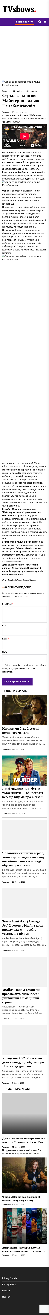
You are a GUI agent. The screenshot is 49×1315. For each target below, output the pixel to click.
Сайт (4, 652)
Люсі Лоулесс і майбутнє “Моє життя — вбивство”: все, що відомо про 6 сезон (22, 793)
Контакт (6, 1290)
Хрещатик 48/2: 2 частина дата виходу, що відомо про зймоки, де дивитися (23, 1062)
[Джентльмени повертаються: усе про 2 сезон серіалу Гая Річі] (24, 1113)
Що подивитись (30, 91)
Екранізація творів (15, 580)
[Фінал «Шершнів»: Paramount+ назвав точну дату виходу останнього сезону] (24, 1175)
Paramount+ (6, 91)
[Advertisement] (24, 53)
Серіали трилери (29, 580)
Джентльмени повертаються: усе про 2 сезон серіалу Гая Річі (24, 1142)
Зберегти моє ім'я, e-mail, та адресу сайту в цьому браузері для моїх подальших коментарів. (24, 668)
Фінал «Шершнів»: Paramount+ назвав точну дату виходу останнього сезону (22, 1200)
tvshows (5, 112)
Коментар (7, 604)
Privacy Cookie (9, 1278)
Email (5, 639)
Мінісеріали (17, 91)
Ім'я (4, 625)
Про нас (6, 1297)
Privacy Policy (9, 1284)
